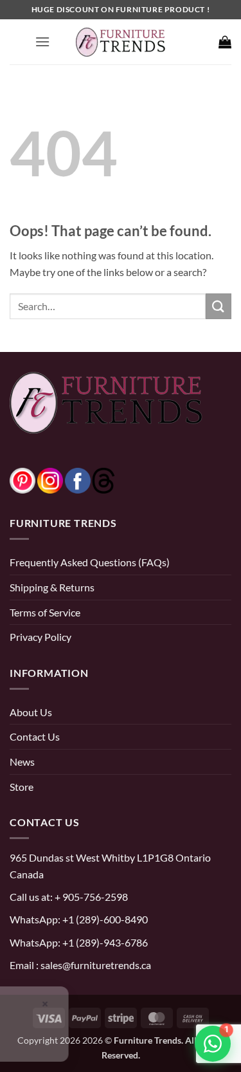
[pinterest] (22, 479)
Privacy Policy (40, 637)
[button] (42, 41)
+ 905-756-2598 (90, 897)
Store (21, 787)
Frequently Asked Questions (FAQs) (90, 562)
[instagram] (50, 479)
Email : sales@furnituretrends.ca (80, 965)
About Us (31, 712)
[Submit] (218, 306)
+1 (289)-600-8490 (104, 919)
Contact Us (35, 736)
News (22, 761)
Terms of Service (45, 612)
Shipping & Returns (52, 587)
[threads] (90, 479)
